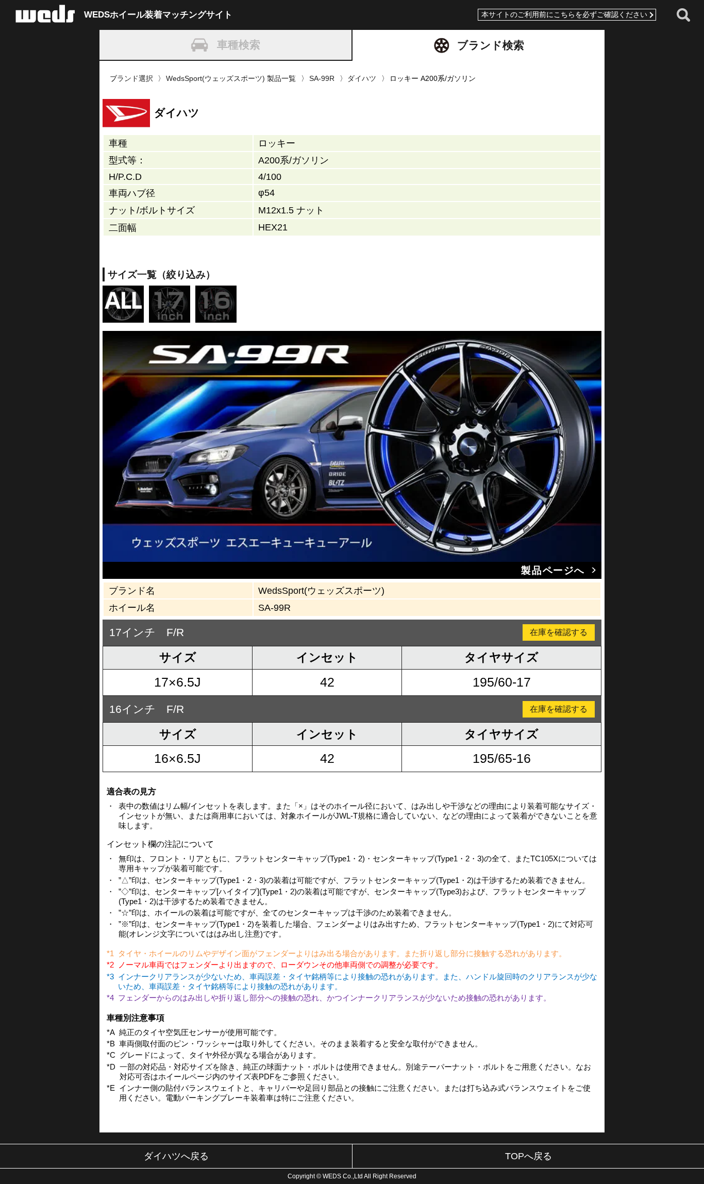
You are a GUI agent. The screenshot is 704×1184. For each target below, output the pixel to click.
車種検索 (238, 45)
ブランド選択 (131, 78)
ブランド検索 (490, 45)
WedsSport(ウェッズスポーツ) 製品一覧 (231, 78)
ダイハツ (361, 78)
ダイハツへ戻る (176, 1156)
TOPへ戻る (528, 1156)
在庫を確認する (559, 632)
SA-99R (321, 78)
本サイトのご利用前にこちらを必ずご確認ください (564, 15)
